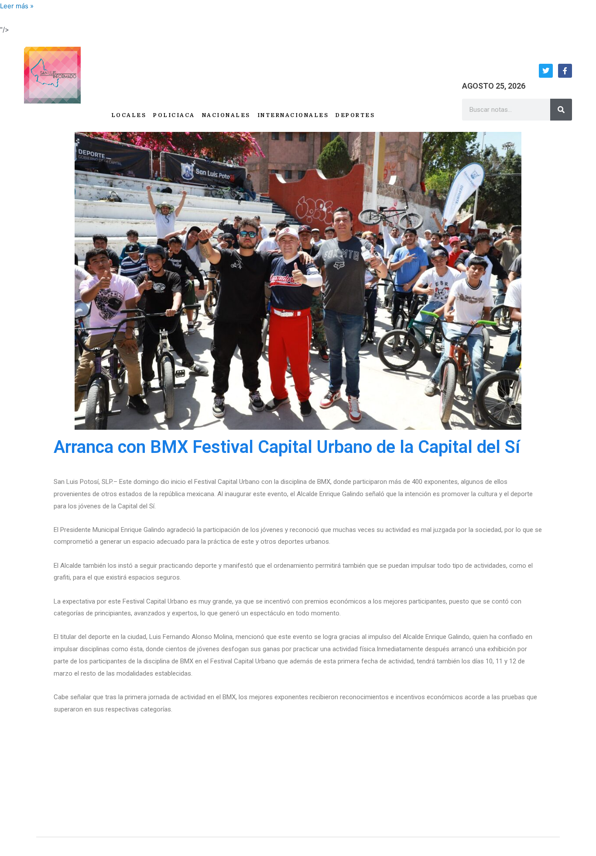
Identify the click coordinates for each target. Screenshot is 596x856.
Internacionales (293, 115)
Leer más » (17, 6)
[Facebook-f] (565, 71)
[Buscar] (561, 110)
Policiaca (174, 115)
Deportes (355, 115)
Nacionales (226, 115)
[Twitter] (546, 71)
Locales (129, 115)
